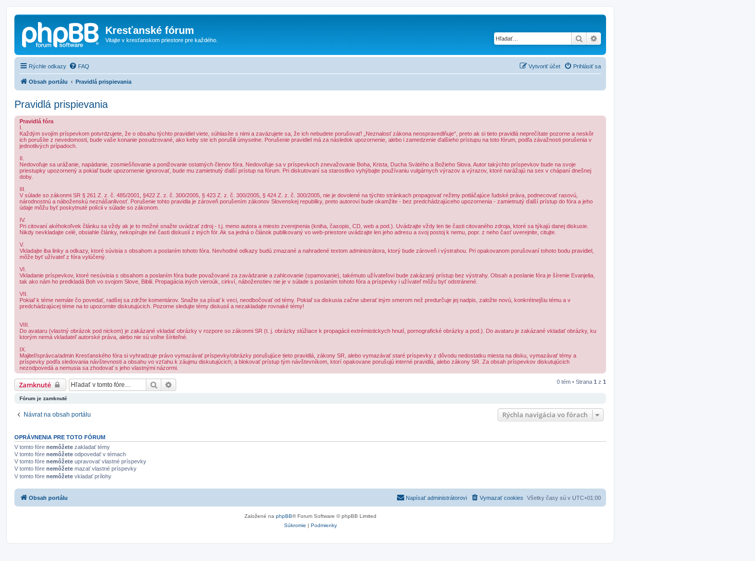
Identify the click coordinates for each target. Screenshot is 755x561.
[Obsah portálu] (61, 33)
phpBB (284, 516)
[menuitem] (79, 66)
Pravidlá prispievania (61, 104)
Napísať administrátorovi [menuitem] (436, 498)
